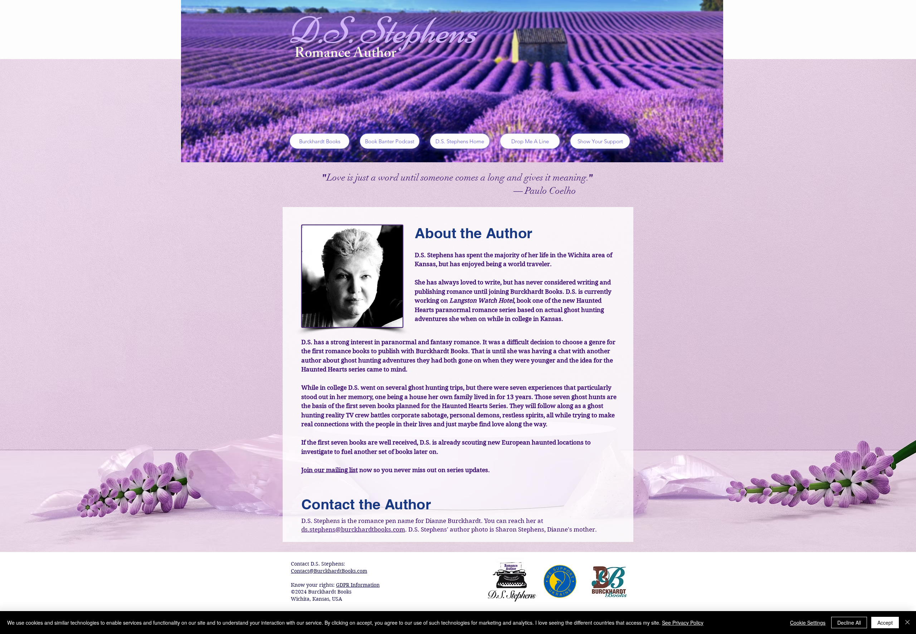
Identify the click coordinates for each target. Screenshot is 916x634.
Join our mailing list (329, 470)
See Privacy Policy (682, 622)
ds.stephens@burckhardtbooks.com (353, 529)
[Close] (907, 622)
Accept (885, 622)
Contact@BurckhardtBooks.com (329, 571)
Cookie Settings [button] (807, 622)
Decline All (849, 622)
